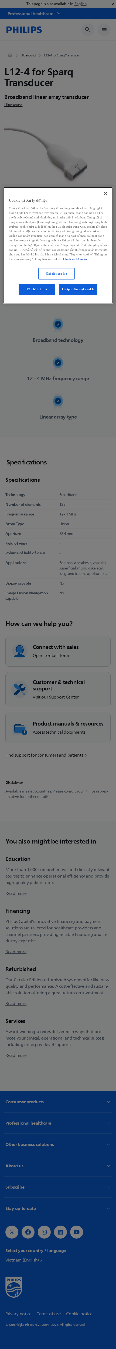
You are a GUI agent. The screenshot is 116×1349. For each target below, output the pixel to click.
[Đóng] (105, 194)
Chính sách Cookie (75, 259)
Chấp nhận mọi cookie (78, 289)
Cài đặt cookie (56, 273)
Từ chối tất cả (37, 289)
